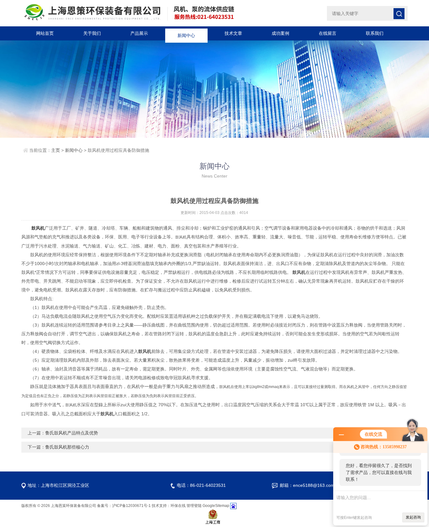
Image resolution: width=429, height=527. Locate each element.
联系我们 (374, 33)
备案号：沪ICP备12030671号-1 (124, 505)
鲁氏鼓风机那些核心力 (67, 447)
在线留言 (327, 33)
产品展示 (139, 33)
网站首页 (45, 33)
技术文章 (233, 33)
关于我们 (92, 33)
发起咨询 (413, 517)
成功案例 (280, 33)
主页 (55, 150)
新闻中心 (186, 33)
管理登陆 (194, 505)
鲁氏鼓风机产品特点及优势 (71, 432)
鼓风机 (38, 228)
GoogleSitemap (216, 505)
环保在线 (178, 505)
